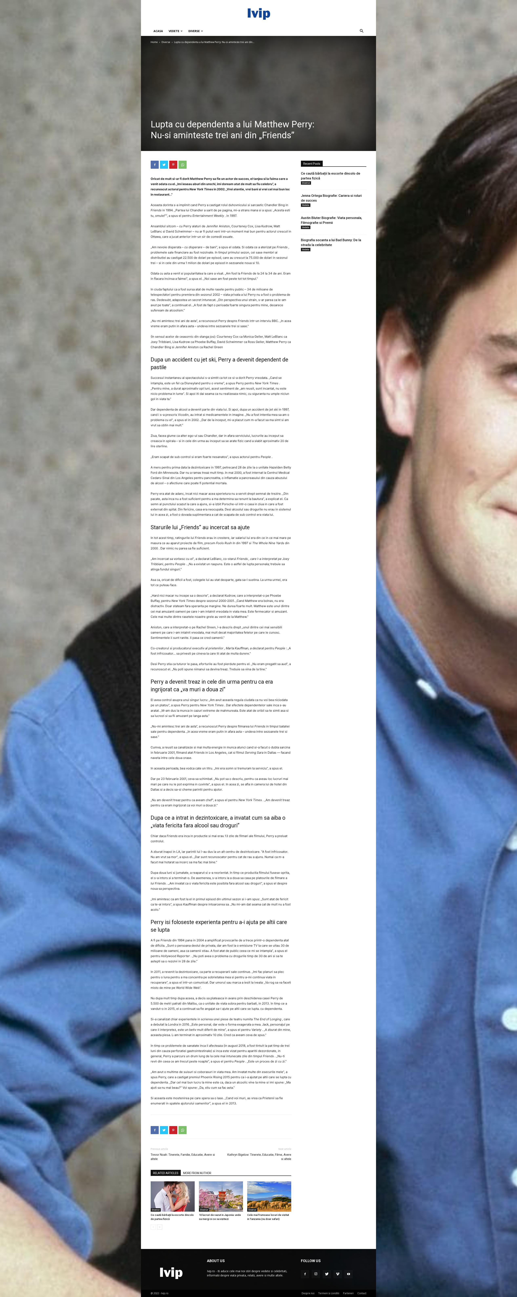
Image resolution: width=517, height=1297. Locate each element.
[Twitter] (164, 165)
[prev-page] (153, 1227)
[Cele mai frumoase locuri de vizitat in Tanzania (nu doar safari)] (269, 1196)
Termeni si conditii (328, 1293)
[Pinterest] (173, 165)
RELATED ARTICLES (165, 1173)
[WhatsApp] (183, 165)
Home (154, 42)
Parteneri (348, 1293)
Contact (361, 1293)
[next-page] (159, 1227)
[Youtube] (349, 1274)
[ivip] (258, 13)
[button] (361, 31)
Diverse (194, 31)
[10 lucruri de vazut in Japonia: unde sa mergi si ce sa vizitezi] (221, 1196)
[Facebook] (155, 165)
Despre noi (308, 1293)
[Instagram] (316, 1274)
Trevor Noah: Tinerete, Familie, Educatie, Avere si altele (183, 1157)
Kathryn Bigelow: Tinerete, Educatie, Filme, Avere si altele (259, 1157)
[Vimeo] (338, 1274)
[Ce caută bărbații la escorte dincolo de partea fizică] (173, 1196)
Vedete (174, 31)
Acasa (158, 31)
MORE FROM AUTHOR (197, 1173)
